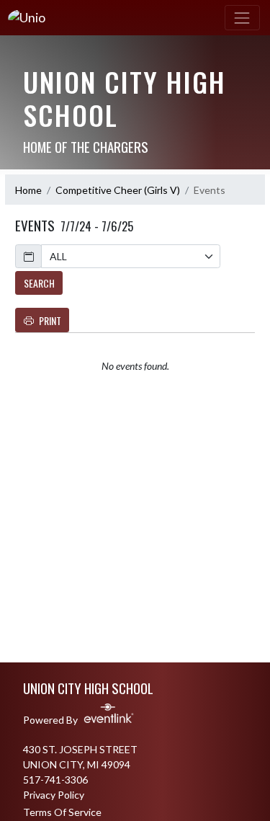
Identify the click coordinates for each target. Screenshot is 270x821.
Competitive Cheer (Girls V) (117, 190)
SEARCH (39, 282)
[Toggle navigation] (242, 17)
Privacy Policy (53, 795)
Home (28, 190)
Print (50, 320)
